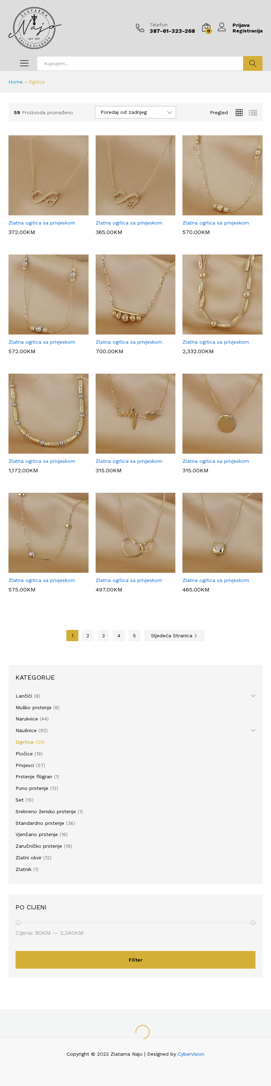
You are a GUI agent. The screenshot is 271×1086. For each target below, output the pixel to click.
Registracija (248, 30)
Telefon (159, 24)
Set (20, 800)
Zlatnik (23, 869)
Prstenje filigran (34, 776)
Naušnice (26, 730)
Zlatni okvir (29, 857)
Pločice (24, 753)
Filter (136, 960)
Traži (253, 63)
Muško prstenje (34, 707)
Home (15, 82)
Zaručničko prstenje (39, 846)
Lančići (24, 696)
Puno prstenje (32, 788)
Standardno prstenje (40, 823)
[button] (39, 211)
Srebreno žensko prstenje (46, 811)
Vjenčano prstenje (37, 834)
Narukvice (27, 719)
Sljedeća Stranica (172, 635)
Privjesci (25, 765)
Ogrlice (25, 742)
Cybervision (191, 1054)
